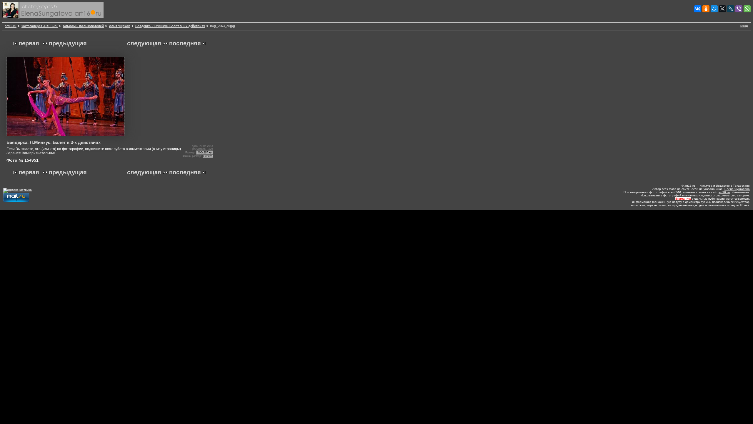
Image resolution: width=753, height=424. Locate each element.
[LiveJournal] (730, 8)
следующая (144, 43)
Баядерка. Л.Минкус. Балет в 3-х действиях (170, 26)
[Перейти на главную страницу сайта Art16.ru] (10, 17)
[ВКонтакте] (697, 8)
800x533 (208, 156)
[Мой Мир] (714, 8)
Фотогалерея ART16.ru (39, 26)
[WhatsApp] (747, 8)
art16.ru (10, 26)
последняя (185, 43)
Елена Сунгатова (737, 189)
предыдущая (68, 43)
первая (29, 43)
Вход (744, 25)
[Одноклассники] (705, 8)
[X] (722, 8)
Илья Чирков (119, 26)
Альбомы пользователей (83, 26)
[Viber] (738, 8)
